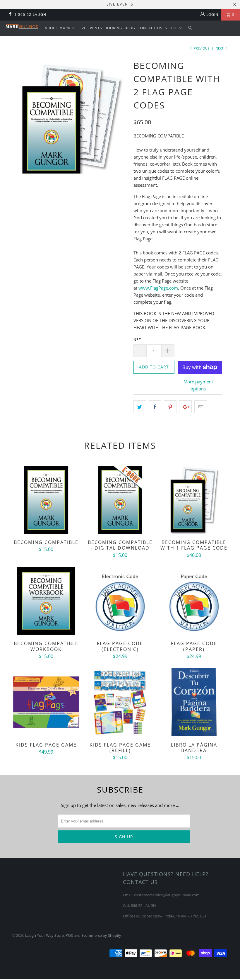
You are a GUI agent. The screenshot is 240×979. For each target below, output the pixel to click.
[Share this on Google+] (185, 406)
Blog (130, 28)
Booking (113, 28)
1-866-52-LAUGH (30, 14)
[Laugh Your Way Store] (22, 27)
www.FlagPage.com (158, 288)
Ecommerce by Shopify (101, 935)
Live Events (90, 28)
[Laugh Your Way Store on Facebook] (9, 14)
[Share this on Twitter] (139, 406)
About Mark (58, 28)
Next (220, 48)
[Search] (190, 28)
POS (69, 935)
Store (171, 28)
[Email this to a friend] (200, 406)
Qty (137, 338)
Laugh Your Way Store (44, 935)
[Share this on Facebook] (155, 406)
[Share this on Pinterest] (170, 406)
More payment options (198, 385)
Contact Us (150, 28)
